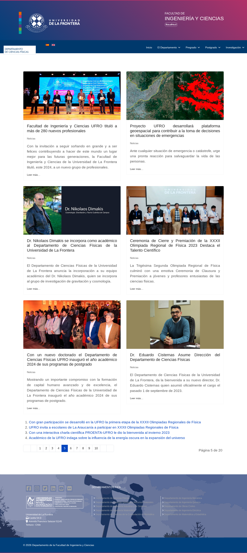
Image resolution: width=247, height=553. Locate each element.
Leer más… (33, 174)
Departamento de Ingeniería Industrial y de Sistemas (121, 506)
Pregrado (191, 47)
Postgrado (211, 47)
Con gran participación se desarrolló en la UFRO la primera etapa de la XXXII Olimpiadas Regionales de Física (115, 422)
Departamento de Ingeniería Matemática (115, 510)
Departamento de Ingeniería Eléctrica (182, 510)
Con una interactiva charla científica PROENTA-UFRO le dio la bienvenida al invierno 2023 (99, 432)
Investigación (233, 47)
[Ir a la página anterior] (34, 448)
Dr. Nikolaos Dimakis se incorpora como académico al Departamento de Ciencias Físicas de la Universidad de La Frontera (72, 245)
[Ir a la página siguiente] (103, 448)
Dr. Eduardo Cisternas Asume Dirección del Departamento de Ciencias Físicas (175, 357)
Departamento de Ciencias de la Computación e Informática (124, 514)
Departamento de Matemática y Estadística (185, 514)
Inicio (149, 47)
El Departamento (167, 47)
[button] (53, 23)
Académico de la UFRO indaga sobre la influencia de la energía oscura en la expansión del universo (107, 438)
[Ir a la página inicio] (27, 448)
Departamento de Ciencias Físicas (112, 498)
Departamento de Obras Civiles (179, 506)
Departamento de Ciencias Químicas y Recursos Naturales (124, 502)
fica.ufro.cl (171, 24)
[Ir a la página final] (110, 448)
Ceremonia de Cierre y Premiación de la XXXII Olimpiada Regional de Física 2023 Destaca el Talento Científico (175, 245)
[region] (123, 20)
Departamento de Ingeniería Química (182, 502)
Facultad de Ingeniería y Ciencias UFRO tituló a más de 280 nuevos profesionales (72, 128)
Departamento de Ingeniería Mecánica (183, 498)
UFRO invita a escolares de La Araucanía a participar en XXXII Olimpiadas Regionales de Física (103, 427)
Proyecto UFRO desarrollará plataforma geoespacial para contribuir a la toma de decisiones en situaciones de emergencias (175, 131)
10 (96, 448)
